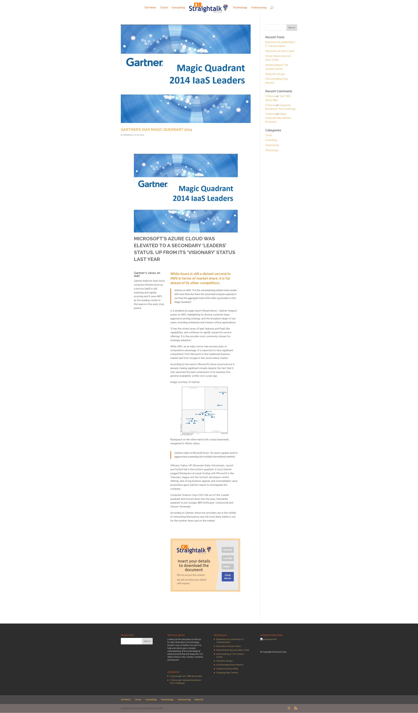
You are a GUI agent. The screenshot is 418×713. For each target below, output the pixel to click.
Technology (240, 7)
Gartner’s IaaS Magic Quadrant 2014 (156, 130)
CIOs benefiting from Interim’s (229, 665)
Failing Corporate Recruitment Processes (278, 118)
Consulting (178, 7)
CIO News (150, 7)
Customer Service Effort (227, 669)
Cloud (164, 7)
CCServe (270, 96)
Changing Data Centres (227, 673)
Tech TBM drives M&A (191, 676)
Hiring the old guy (275, 74)
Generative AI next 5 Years (279, 51)
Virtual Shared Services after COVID (232, 650)
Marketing (127, 135)
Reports (199, 699)
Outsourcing (258, 7)
